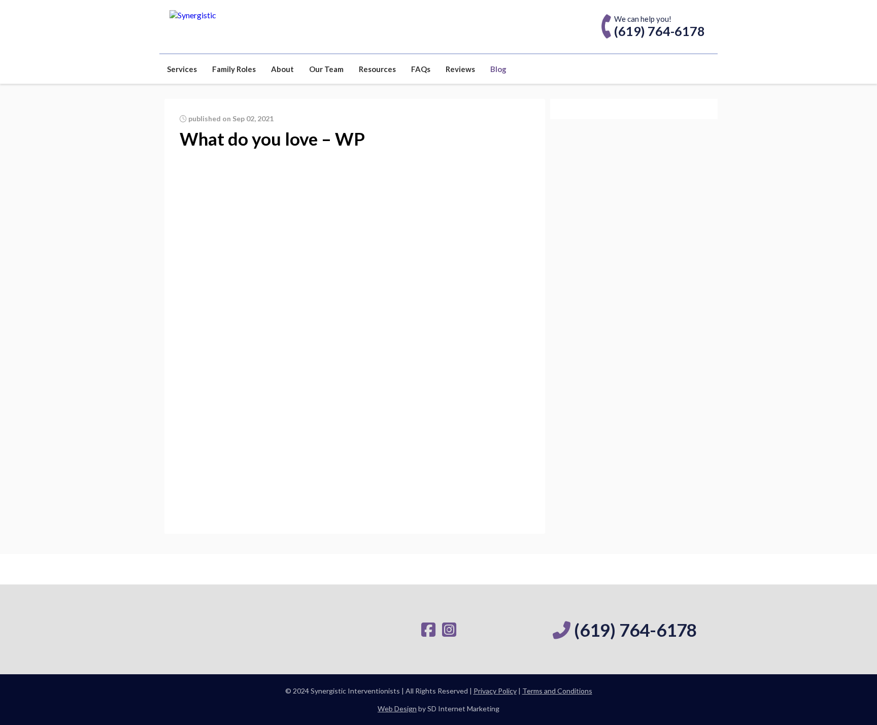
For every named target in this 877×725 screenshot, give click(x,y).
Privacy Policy (495, 690)
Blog (498, 69)
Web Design (397, 708)
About (282, 69)
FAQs (420, 69)
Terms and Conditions (557, 690)
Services (182, 69)
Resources (377, 69)
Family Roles (234, 69)
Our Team (326, 69)
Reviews (460, 69)
